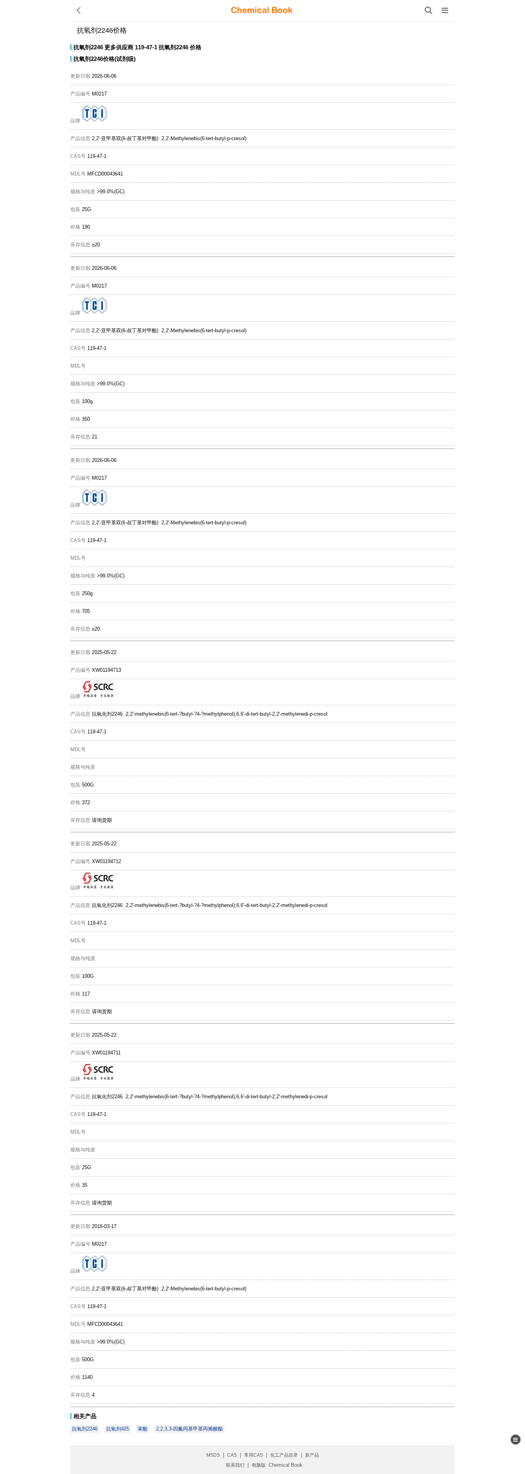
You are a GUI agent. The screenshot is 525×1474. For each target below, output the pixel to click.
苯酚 (143, 1429)
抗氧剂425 (117, 1429)
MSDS (213, 1455)
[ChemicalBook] (261, 10)
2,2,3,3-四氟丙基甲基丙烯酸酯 (189, 1429)
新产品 (312, 1455)
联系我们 (235, 1465)
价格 (195, 47)
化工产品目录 (284, 1455)
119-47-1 (146, 47)
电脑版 (259, 1465)
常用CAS (253, 1455)
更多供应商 (119, 47)
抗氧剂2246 (88, 47)
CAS (232, 1455)
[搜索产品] (428, 10)
